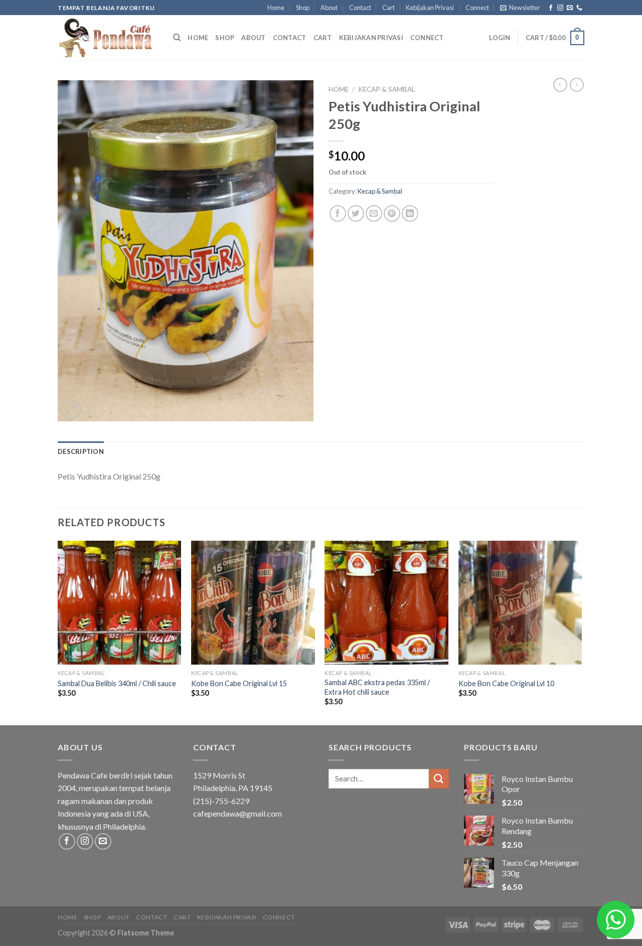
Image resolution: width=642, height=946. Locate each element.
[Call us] (579, 8)
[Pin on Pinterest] (392, 213)
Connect (477, 8)
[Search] (177, 37)
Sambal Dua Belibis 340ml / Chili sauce (117, 683)
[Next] (581, 632)
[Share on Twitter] (356, 213)
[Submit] (439, 779)
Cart (388, 8)
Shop (302, 8)
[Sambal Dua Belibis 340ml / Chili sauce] (120, 603)
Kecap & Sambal (386, 89)
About (329, 8)
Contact (360, 8)
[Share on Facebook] (338, 213)
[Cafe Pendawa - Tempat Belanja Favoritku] (108, 37)
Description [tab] (81, 451)
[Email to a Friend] (374, 213)
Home (275, 8)
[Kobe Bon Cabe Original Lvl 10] (520, 603)
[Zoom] (71, 409)
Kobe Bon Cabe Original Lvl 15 (239, 683)
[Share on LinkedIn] (410, 213)
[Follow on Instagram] (560, 8)
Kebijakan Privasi (430, 8)
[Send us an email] (570, 8)
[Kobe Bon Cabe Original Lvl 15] (253, 603)
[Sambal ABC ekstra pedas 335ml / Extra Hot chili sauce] (386, 603)
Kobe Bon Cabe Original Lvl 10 (506, 683)
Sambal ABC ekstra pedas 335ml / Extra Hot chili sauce (377, 687)
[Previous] (58, 632)
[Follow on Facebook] (551, 8)
